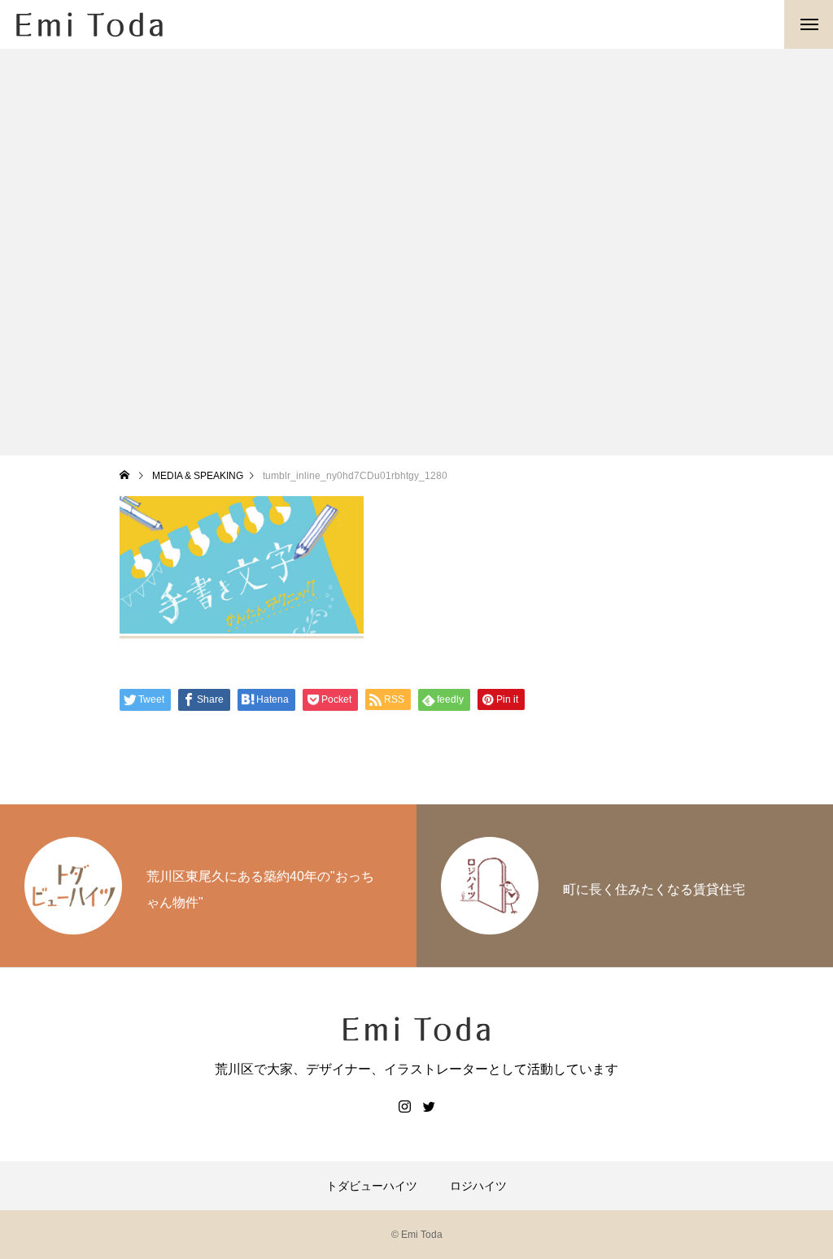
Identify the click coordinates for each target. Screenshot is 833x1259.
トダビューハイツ (371, 1185)
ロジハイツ (478, 1185)
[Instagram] (404, 1106)
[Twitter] (429, 1106)
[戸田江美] (89, 24)
